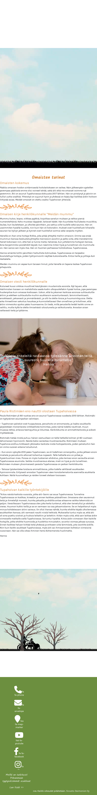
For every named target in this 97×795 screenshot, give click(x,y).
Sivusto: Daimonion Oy (77, 791)
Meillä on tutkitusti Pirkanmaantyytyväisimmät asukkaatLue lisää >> (17, 781)
